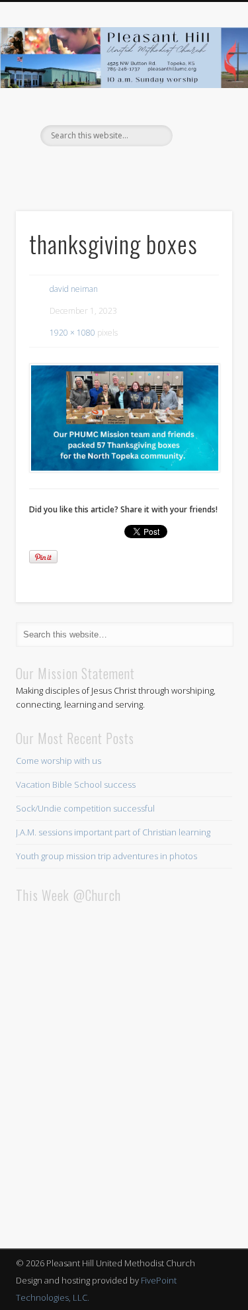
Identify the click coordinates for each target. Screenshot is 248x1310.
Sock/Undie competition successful (85, 808)
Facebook (122, 168)
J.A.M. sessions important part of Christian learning (113, 832)
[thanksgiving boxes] (124, 418)
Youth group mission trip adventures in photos (106, 856)
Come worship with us (58, 761)
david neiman (74, 289)
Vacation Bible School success (76, 784)
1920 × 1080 (72, 332)
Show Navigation (200, 118)
